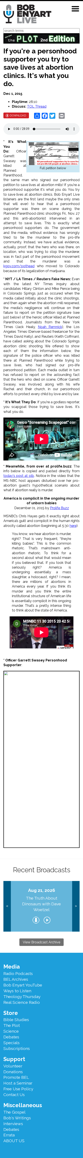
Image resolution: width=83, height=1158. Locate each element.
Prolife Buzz (59, 508)
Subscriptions (16, 1048)
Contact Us (14, 1094)
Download (18, 115)
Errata (9, 1135)
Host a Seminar (17, 1083)
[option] (41, 906)
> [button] (76, 906)
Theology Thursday (21, 996)
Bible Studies (16, 1019)
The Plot (11, 1025)
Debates (11, 1037)
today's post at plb (18, 476)
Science (11, 1031)
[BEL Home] (27, 14)
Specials (11, 1042)
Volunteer (12, 1066)
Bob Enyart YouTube (22, 985)
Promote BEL (16, 1077)
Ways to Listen (17, 990)
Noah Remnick (50, 327)
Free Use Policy (18, 1088)
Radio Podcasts (18, 973)
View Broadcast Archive (41, 942)
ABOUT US (13, 1140)
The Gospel (14, 1112)
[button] (75, 8)
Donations (13, 1071)
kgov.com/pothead (18, 266)
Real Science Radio (21, 1002)
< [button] (7, 906)
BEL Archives (15, 979)
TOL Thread (36, 106)
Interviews (13, 1123)
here (73, 526)
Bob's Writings (17, 1117)
